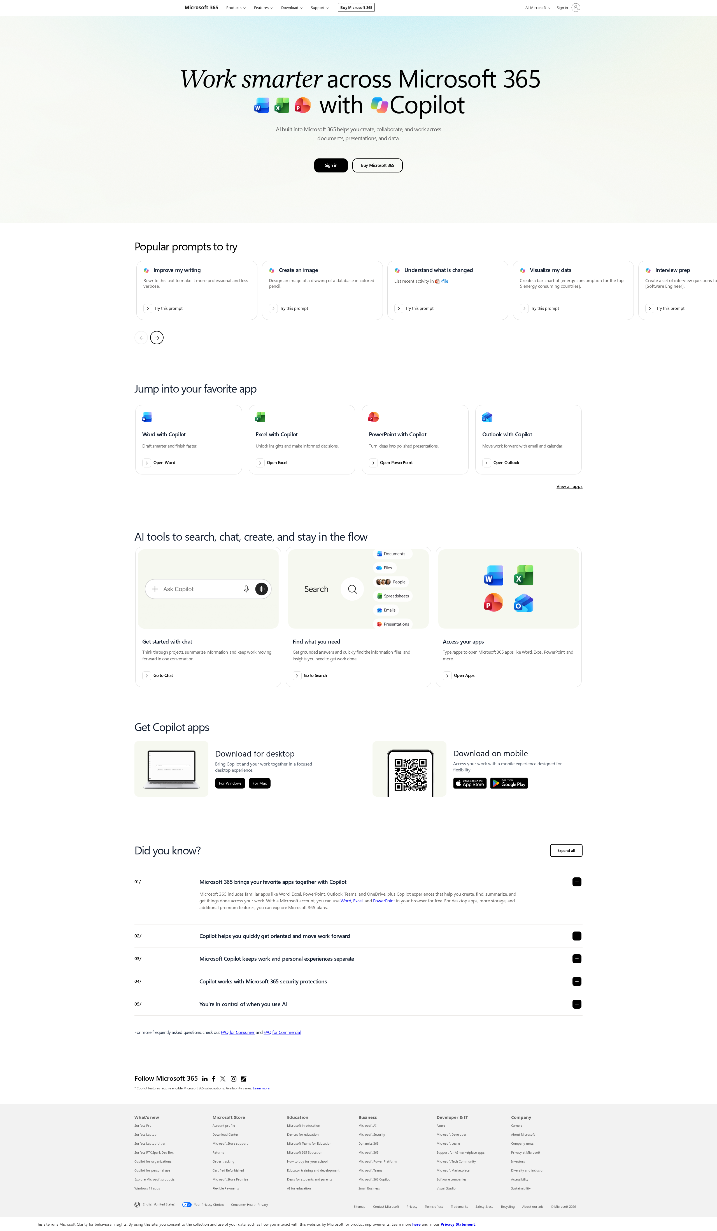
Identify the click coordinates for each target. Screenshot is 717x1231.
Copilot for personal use (152, 1170)
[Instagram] (233, 1078)
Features (261, 7)
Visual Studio (446, 1188)
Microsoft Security (371, 1134)
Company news (522, 1143)
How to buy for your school (307, 1161)
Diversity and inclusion (527, 1170)
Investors (518, 1161)
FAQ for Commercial (282, 1032)
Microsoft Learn (448, 1143)
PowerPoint (384, 900)
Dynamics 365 (368, 1143)
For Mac (260, 783)
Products (233, 7)
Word (346, 900)
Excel (358, 900)
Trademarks (459, 1206)
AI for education (299, 1188)
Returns (218, 1152)
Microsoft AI (367, 1125)
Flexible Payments (226, 1188)
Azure (441, 1125)
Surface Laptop (145, 1134)
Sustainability (521, 1188)
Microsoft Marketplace (453, 1170)
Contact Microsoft (386, 1206)
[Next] (157, 337)
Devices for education (303, 1134)
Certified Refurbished (228, 1170)
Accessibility (520, 1179)
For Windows (230, 783)
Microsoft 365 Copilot (374, 1179)
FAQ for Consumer (238, 1032)
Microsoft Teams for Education (309, 1143)
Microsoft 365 (368, 1152)
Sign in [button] (331, 165)
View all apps (570, 486)
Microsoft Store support (230, 1143)
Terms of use (434, 1206)
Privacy (412, 1206)
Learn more (261, 1088)
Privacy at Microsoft (525, 1152)
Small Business (369, 1188)
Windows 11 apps (147, 1188)
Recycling (508, 1206)
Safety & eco (484, 1206)
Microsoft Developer (452, 1134)
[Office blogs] (243, 1078)
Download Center (225, 1134)
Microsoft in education (303, 1125)
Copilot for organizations (152, 1161)
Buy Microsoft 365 (356, 7)
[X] (223, 1078)
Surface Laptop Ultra (149, 1143)
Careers (516, 1125)
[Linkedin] (205, 1078)
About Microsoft (523, 1134)
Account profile (224, 1125)
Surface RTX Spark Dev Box (154, 1152)
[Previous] (141, 337)
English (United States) (159, 1204)
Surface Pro (143, 1125)
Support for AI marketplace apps (461, 1152)
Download (289, 7)
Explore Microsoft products (154, 1179)
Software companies (451, 1179)
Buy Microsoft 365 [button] (377, 165)
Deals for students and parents (309, 1179)
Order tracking (223, 1161)
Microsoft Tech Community (456, 1161)
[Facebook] (213, 1078)
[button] (188, 439)
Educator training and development (313, 1170)
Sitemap (360, 1206)
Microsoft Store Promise (230, 1179)
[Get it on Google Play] (509, 783)
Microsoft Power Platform (377, 1161)
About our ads (532, 1206)
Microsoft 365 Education (304, 1152)
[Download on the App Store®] (470, 783)
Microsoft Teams (370, 1170)
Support (318, 7)
